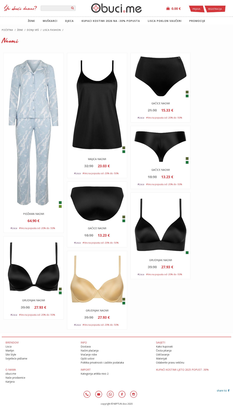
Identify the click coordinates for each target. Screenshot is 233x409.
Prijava (197, 9)
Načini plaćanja (89, 350)
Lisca (8, 346)
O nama (10, 369)
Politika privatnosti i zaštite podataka (102, 362)
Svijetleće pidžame (16, 358)
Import (86, 369)
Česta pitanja (163, 350)
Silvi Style (10, 354)
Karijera (10, 381)
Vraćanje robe (89, 354)
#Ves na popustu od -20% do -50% (37, 228)
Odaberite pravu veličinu (170, 362)
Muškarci (50, 21)
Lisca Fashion (52, 29)
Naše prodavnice (15, 377)
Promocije (197, 21)
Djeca (69, 21)
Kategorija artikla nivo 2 (94, 373)
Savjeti (160, 342)
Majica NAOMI (97, 159)
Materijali (161, 358)
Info (84, 342)
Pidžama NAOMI (33, 214)
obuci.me (10, 373)
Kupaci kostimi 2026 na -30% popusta (111, 21)
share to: (222, 390)
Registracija (215, 9)
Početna (7, 29)
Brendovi (12, 342)
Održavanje (162, 354)
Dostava (86, 346)
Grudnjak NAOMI (160, 260)
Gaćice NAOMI (160, 103)
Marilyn (9, 350)
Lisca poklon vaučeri (164, 21)
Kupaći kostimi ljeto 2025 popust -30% (182, 369)
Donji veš (33, 29)
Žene (31, 21)
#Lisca (14, 228)
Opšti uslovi (87, 358)
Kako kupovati (164, 346)
